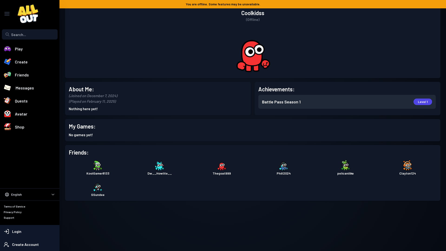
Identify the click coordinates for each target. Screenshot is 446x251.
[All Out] (25, 14)
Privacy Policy (13, 212)
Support (9, 217)
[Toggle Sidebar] (7, 13)
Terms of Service (14, 206)
